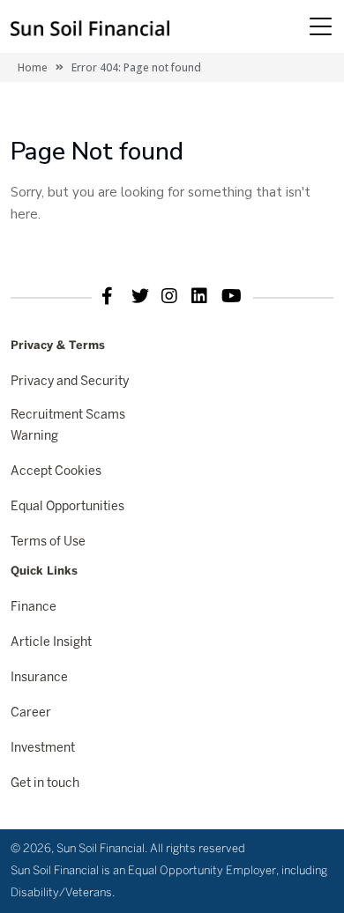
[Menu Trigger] (320, 26)
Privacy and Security (70, 382)
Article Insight (51, 643)
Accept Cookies (56, 472)
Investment (43, 748)
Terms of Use (48, 542)
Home (33, 67)
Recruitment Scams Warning (68, 426)
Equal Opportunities (67, 507)
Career (31, 713)
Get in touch (45, 784)
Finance (33, 607)
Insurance (39, 678)
